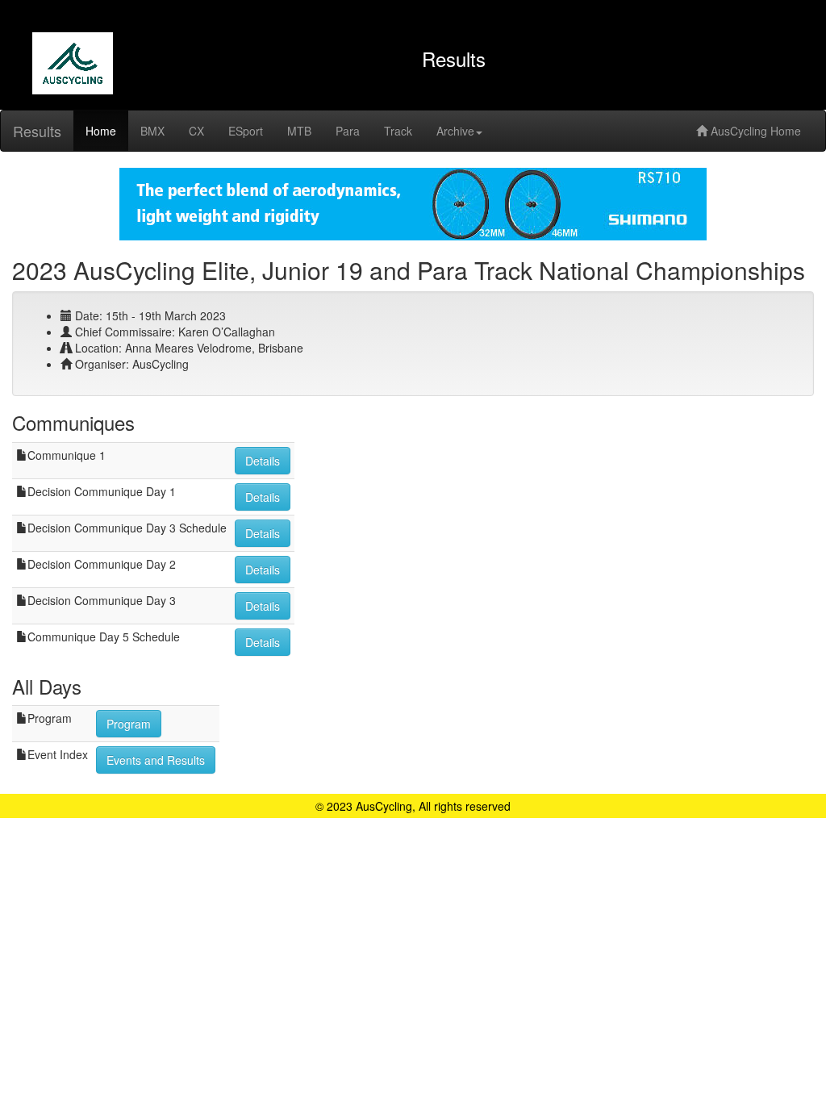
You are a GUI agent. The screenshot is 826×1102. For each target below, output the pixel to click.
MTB (299, 131)
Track (398, 131)
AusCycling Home (754, 131)
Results (37, 130)
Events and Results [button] (155, 760)
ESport (245, 131)
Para (348, 131)
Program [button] (128, 724)
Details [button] (262, 461)
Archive (455, 131)
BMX (152, 131)
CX (196, 131)
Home (101, 131)
